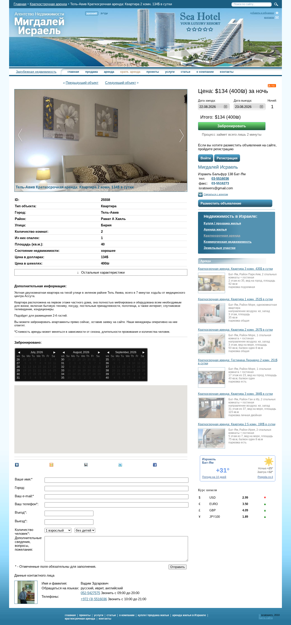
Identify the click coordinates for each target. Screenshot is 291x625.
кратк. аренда (130, 71)
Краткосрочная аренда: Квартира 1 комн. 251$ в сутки (235, 299)
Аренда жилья (215, 229)
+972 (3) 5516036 (94, 599)
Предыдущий (82, 83)
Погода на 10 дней (214, 477)
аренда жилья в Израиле (189, 615)
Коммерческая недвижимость (228, 241)
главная (73, 71)
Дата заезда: (207, 100)
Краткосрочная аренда (222, 235)
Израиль (209, 459)
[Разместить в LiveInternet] (86, 465)
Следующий (120, 83)
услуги (170, 71)
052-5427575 (90, 593)
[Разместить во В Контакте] (17, 465)
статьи (185, 71)
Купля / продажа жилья (222, 223)
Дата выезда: (243, 100)
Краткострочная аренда (48, 4)
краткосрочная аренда (80, 618)
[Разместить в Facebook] (155, 465)
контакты (269, 17)
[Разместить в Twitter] (120, 465)
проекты (152, 71)
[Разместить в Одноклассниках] (51, 465)
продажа (91, 71)
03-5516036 (220, 178)
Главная (20, 4)
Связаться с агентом (216, 194)
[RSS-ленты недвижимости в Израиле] (272, 85)
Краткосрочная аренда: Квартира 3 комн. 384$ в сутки (235, 393)
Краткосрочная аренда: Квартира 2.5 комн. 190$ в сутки (236, 424)
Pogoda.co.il (265, 477)
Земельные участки (220, 248)
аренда (109, 71)
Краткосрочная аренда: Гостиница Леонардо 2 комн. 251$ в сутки (237, 362)
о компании (205, 71)
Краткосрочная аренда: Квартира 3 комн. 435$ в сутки (235, 268)
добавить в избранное (262, 13)
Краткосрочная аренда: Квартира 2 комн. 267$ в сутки (235, 329)
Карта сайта (266, 617)
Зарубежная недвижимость (36, 71)
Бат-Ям (207, 462)
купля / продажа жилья (153, 615)
